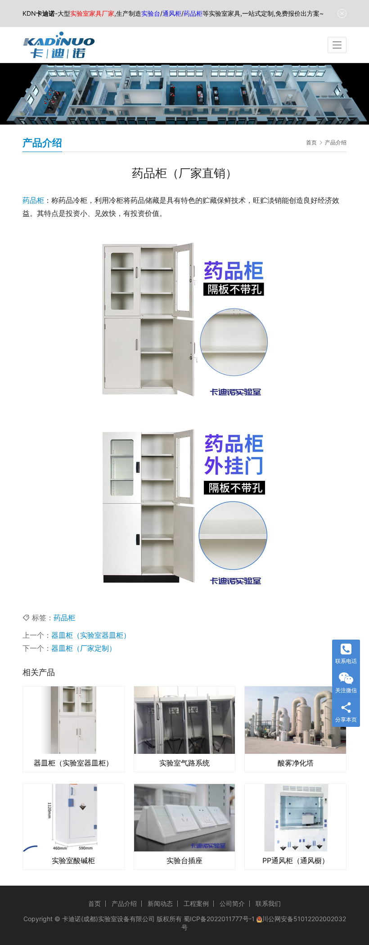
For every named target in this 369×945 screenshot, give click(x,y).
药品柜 (33, 200)
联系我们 (268, 903)
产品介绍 (124, 903)
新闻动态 (160, 903)
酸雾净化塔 (296, 762)
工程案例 (196, 903)
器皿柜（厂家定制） (83, 648)
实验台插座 (184, 860)
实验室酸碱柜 (73, 860)
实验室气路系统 (184, 762)
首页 (311, 142)
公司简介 (232, 903)
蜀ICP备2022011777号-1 (219, 919)
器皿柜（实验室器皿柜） (90, 635)
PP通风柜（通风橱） (295, 860)
